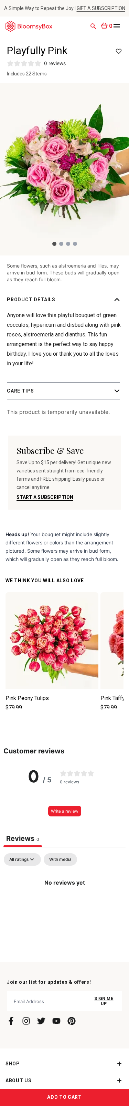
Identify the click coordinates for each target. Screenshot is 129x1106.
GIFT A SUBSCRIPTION (101, 8)
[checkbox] (60, 859)
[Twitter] (41, 1021)
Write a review (64, 811)
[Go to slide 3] (68, 244)
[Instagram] (26, 1021)
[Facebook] (11, 1021)
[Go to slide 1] (54, 244)
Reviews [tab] (22, 838)
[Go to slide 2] (61, 244)
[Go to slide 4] (75, 244)
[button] (64, 300)
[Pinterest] (71, 1021)
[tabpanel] (64, 906)
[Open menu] (116, 26)
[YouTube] (56, 1021)
